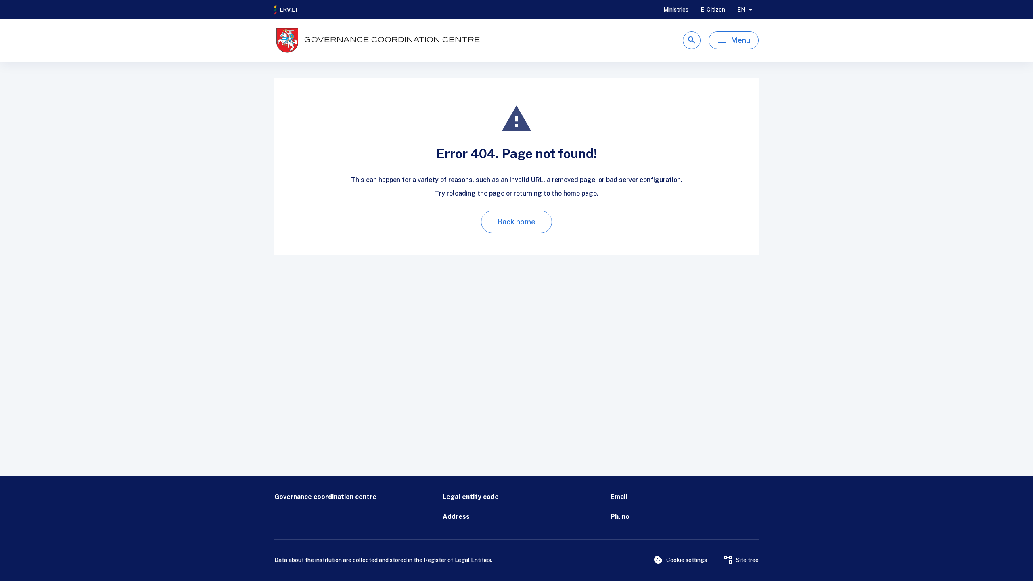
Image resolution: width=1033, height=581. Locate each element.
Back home (516, 221)
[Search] (692, 40)
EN (741, 9)
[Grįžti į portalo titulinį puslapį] (286, 9)
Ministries (675, 9)
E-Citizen (713, 9)
